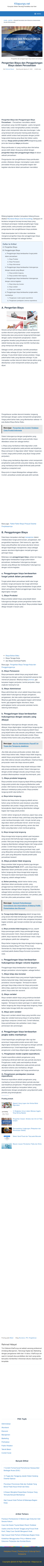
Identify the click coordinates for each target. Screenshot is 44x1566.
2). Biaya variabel (12, 287)
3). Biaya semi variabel (14, 289)
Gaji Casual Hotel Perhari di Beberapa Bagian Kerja (20, 1535)
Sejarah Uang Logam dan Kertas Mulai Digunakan (25, 1104)
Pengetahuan (33, 1338)
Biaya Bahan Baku (12, 655)
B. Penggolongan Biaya (11, 250)
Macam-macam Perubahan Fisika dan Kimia (27, 1144)
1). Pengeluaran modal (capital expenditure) (20, 298)
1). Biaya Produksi (12, 259)
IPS (27, 1338)
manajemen (29, 537)
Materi (10, 20)
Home (5, 20)
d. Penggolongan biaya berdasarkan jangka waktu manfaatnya (21, 293)
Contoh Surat (6, 1453)
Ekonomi (5, 1431)
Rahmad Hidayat (9, 1344)
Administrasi (6, 1424)
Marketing (5, 1438)
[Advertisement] (22, 96)
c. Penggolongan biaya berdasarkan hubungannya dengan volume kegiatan (21, 279)
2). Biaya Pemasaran (13, 262)
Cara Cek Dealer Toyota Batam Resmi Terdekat (19, 1525)
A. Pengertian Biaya (10, 247)
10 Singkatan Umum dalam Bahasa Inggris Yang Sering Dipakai (27, 1112)
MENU (39, 14)
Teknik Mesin (6, 1449)
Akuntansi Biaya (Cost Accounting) (20, 218)
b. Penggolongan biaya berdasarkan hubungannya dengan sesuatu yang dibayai (21, 268)
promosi (31, 679)
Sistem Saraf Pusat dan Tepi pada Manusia (27, 1136)
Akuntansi (22, 1338)
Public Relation (7, 1445)
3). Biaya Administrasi (13, 264)
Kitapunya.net (22, 3)
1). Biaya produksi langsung (15, 273)
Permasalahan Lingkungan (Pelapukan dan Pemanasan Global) (27, 1129)
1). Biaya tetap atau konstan (15, 284)
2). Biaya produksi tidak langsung (17, 276)
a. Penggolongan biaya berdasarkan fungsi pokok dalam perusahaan (21, 254)
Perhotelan (6, 1442)
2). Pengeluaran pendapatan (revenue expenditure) (22, 300)
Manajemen (6, 1434)
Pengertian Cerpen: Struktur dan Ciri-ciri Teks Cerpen (27, 1120)
